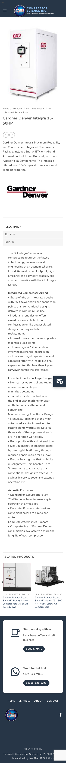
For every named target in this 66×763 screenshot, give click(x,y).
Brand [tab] (9, 241)
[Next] (63, 588)
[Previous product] (12, 134)
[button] (5, 10)
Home (6, 108)
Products (18, 108)
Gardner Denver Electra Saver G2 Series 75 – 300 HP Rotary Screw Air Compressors (48, 602)
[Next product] (5, 134)
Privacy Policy (33, 749)
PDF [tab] (12, 234)
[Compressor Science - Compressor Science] (34, 11)
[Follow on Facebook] (60, 715)
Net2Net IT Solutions (41, 758)
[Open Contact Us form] (59, 381)
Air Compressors (35, 108)
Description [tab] (13, 226)
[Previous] (3, 588)
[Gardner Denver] (27, 192)
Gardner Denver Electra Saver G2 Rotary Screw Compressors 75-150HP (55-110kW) (16, 602)
